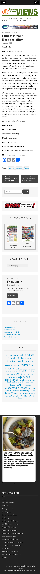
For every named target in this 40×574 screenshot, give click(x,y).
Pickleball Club (12, 379)
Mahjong (10, 374)
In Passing (5, 518)
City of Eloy (17, 361)
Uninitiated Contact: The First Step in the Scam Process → (28, 178)
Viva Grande (28, 393)
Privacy (4, 557)
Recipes (26, 380)
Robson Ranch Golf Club (12, 332)
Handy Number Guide (9, 515)
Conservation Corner (12, 365)
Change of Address (8, 509)
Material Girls (21, 373)
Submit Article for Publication (11, 545)
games (22, 369)
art (8, 355)
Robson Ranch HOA (10, 330)
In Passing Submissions (10, 521)
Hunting (29, 371)
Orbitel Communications (12, 335)
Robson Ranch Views (22, 566)
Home (4, 497)
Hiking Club (22, 371)
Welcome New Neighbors (19, 396)
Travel (8, 393)
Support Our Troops (15, 387)
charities (29, 358)
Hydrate (11, 168)
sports (24, 385)
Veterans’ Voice (17, 393)
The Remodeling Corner (26, 390)
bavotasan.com (31, 571)
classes (25, 361)
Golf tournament (30, 369)
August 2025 (16, 32)
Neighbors (12, 377)
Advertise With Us (10, 327)
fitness (26, 168)
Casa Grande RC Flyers (21, 356)
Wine (31, 395)
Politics (21, 380)
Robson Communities (9, 530)
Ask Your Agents (16, 355)
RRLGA (12, 384)
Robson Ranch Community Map (12, 533)
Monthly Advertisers (9, 527)
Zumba (20, 398)
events (25, 364)
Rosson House (29, 382)
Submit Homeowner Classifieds (12, 542)
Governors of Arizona (12, 371)
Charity (10, 361)
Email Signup (6, 512)
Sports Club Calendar (9, 536)
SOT (19, 384)
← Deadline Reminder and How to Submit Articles (10, 178)
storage (29, 385)
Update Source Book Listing (11, 554)
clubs (31, 361)
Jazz (32, 371)
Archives (5, 506)
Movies (31, 374)
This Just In (14, 282)
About (4, 500)
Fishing (33, 365)
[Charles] (20, 27)
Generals (7, 32)
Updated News (13, 278)
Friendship (16, 369)
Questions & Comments (10, 551)
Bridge (25, 354)
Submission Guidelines (10, 539)
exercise (19, 168)
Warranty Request (10, 337)
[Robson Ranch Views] (20, 10)
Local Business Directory (10, 524)
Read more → (12, 295)
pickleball (25, 377)
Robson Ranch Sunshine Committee (21, 381)
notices (17, 377)
